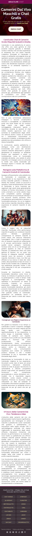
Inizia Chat (16, 29)
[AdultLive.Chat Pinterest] (16, 532)
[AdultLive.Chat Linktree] (25, 532)
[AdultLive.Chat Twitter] (7, 532)
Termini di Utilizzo (6, 529)
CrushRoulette (23, 522)
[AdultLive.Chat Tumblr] (22, 532)
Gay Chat (8, 522)
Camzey (23, 518)
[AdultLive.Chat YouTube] (13, 532)
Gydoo (23, 504)
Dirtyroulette (9, 504)
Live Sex (8, 515)
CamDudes (23, 511)
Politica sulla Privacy (18, 529)
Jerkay (8, 518)
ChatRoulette (8, 507)
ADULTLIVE (16, 2)
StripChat (23, 497)
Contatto (28, 529)
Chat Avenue (8, 497)
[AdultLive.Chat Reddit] (19, 532)
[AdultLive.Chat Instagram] (10, 532)
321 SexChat (8, 500)
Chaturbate (9, 511)
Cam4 (23, 507)
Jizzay (23, 515)
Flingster (23, 500)
